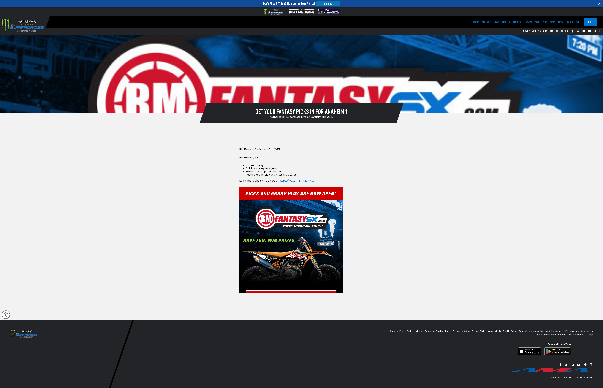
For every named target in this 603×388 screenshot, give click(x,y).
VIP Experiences (540, 31)
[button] (301, 3)
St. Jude (565, 31)
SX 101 (552, 22)
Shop (537, 22)
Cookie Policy (510, 331)
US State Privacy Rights (474, 331)
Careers (394, 331)
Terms (448, 331)
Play (545, 22)
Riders (476, 22)
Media (560, 22)
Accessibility (494, 331)
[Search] (577, 22)
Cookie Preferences (529, 331)
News (496, 22)
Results (506, 22)
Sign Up (328, 3)
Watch (529, 22)
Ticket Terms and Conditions (552, 335)
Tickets (590, 22)
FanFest (554, 31)
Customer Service (434, 331)
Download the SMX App (580, 335)
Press (402, 331)
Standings (517, 22)
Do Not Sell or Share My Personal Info (559, 331)
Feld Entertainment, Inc (566, 377)
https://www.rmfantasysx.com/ (298, 180)
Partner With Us (415, 331)
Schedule (486, 22)
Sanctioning (587, 331)
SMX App (526, 31)
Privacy (456, 331)
